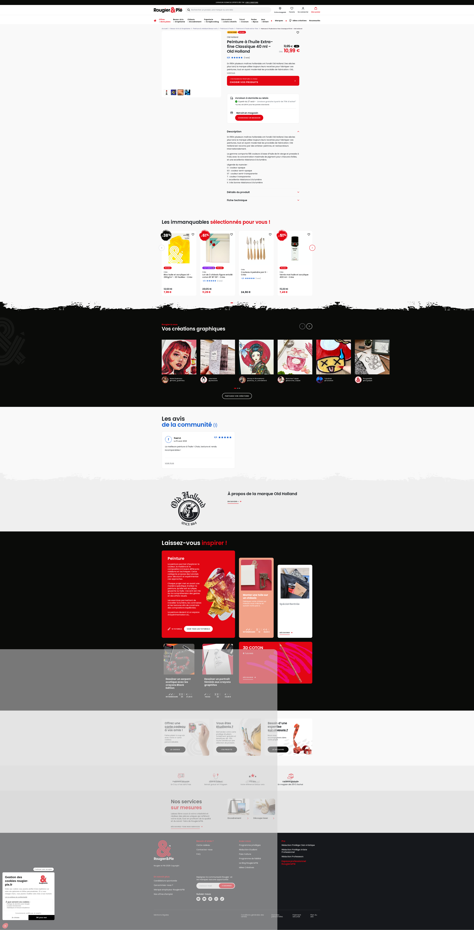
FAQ (198, 854)
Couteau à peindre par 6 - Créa (254, 273)
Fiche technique (237, 200)
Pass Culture (245, 854)
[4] (239, 57)
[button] (303, 10)
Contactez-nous (204, 849)
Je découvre (278, 750)
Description (234, 131)
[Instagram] (216, 899)
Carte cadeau (203, 845)
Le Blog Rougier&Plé (248, 863)
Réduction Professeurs (292, 856)
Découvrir (285, 633)
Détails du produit (238, 192)
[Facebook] (198, 899)
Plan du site (313, 916)
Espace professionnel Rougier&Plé (294, 863)
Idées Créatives (246, 867)
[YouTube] (204, 899)
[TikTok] (222, 899)
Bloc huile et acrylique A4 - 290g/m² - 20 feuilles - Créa (178, 275)
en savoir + (233, 502)
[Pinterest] (210, 899)
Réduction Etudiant (248, 849)
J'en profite (226, 750)
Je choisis (175, 750)
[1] (232, 57)
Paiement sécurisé (297, 916)
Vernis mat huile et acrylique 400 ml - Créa (294, 275)
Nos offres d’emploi (163, 894)
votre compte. (267, 2)
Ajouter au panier (181, 291)
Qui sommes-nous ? (163, 885)
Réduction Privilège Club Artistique (298, 845)
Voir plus (231, 73)
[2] (234, 57)
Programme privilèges (250, 845)
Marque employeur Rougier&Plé (169, 889)
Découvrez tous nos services (185, 827)
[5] (241, 57)
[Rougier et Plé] (164, 850)
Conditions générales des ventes (252, 916)
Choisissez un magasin (249, 118)
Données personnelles (277, 916)
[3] (237, 57)
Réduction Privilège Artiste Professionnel (294, 851)
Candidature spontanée (165, 881)
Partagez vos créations (237, 396)
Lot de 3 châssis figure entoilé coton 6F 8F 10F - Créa (217, 275)
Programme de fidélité (250, 858)
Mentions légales (161, 915)
